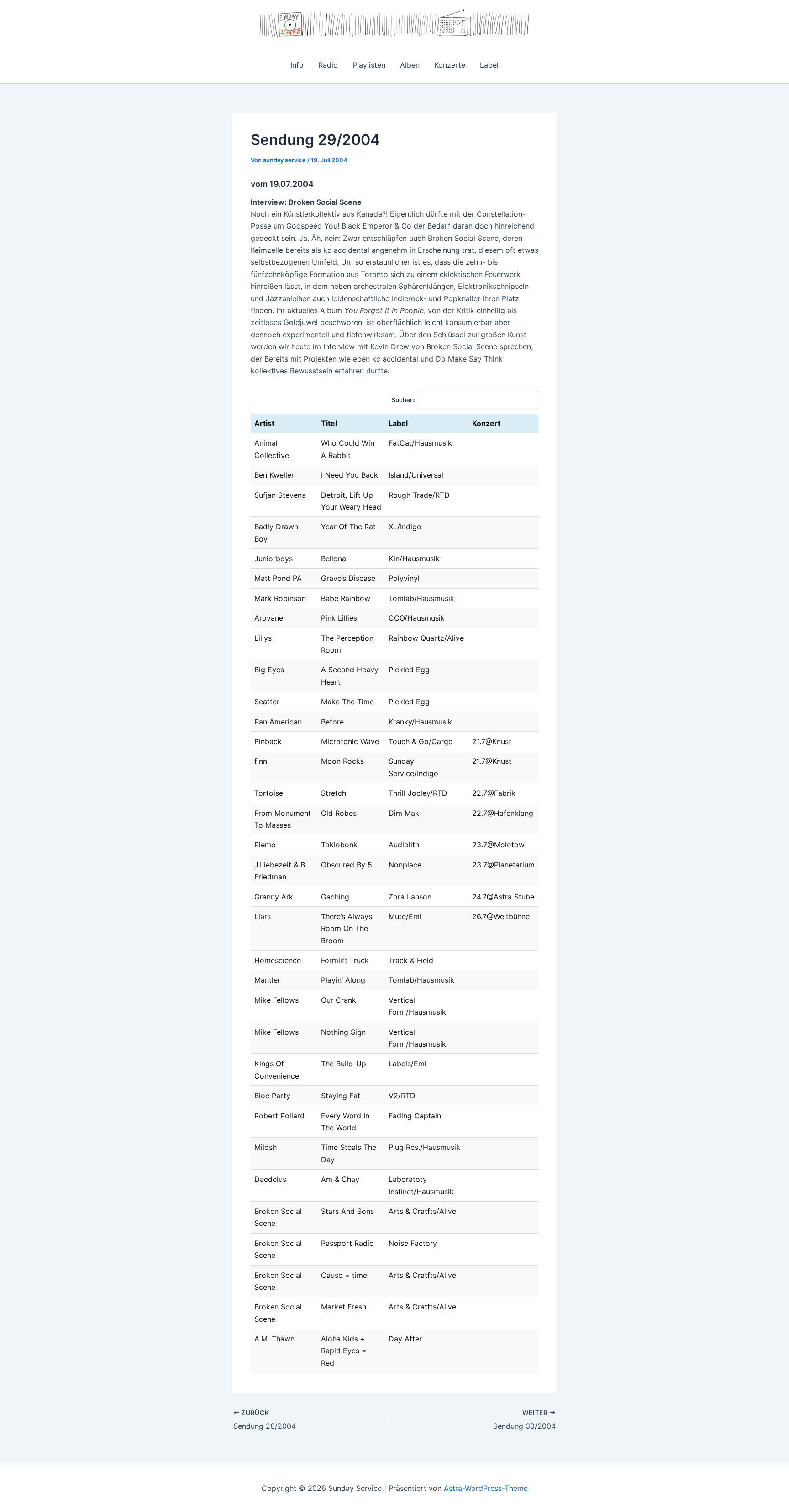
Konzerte (449, 64)
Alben (410, 64)
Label (489, 64)
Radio (328, 64)
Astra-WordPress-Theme (486, 1488)
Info (297, 64)
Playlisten (368, 64)
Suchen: (403, 400)
